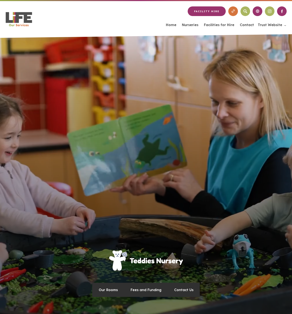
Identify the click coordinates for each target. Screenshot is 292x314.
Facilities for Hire (219, 25)
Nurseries (190, 25)
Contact (247, 25)
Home (171, 25)
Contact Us (183, 290)
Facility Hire (206, 11)
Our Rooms (108, 290)
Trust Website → (272, 25)
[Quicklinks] (233, 11)
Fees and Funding (146, 290)
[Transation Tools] (257, 11)
